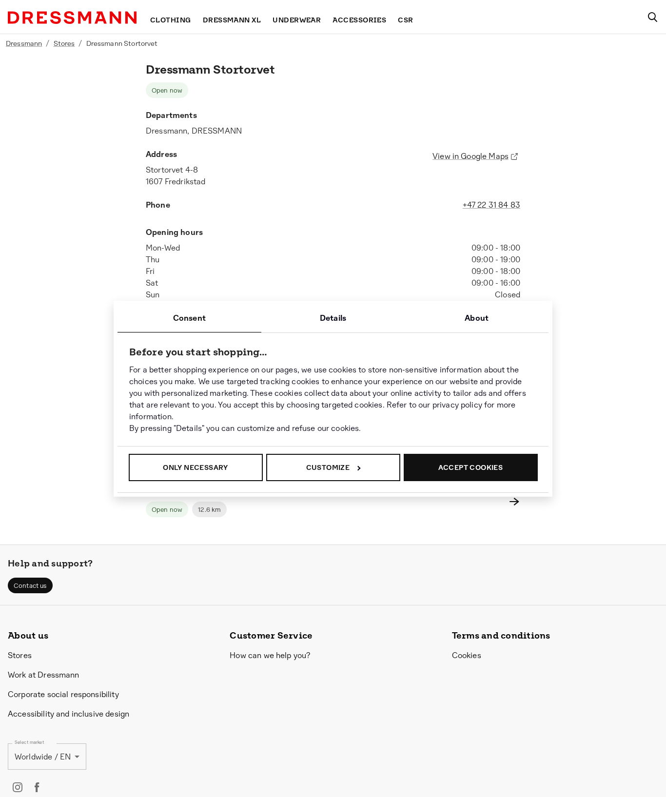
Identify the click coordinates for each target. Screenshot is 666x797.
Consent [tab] (189, 318)
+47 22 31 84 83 (491, 205)
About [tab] (477, 318)
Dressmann (24, 43)
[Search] (652, 17)
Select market (29, 742)
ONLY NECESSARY (195, 467)
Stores (64, 43)
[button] (30, 585)
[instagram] (17, 787)
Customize (328, 467)
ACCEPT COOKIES (470, 467)
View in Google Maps (470, 156)
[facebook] (37, 787)
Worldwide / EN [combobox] (43, 756)
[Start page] (72, 17)
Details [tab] (333, 318)
